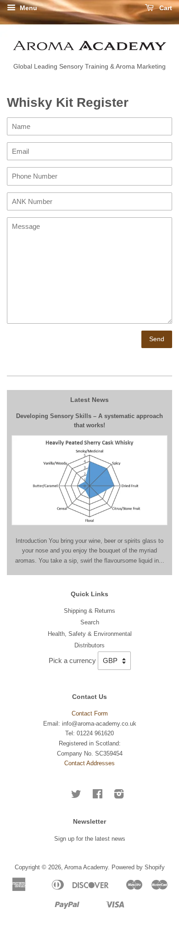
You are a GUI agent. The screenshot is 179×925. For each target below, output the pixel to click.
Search (89, 622)
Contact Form (90, 713)
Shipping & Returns (89, 610)
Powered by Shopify (138, 867)
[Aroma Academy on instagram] (119, 796)
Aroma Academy (86, 867)
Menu (27, 8)
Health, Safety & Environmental (90, 633)
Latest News (89, 399)
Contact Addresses (89, 763)
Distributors (89, 645)
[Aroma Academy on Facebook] (97, 796)
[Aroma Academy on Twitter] (76, 796)
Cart (164, 8)
